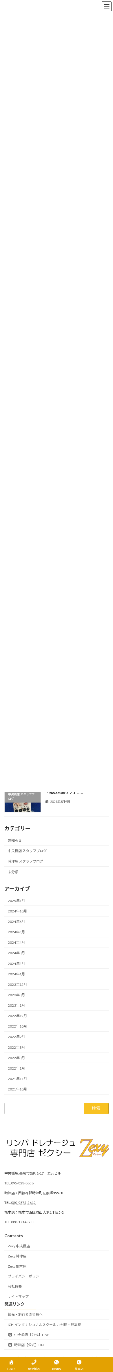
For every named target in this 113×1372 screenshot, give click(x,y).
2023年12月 (17, 984)
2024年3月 (16, 953)
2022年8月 (16, 1047)
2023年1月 (16, 1005)
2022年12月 (17, 1016)
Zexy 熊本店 (17, 1266)
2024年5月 (16, 932)
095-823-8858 (22, 1183)
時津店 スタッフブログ (25, 861)
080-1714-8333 (23, 1222)
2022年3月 (16, 1058)
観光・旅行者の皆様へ (25, 1314)
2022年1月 (16, 1068)
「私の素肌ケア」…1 (64, 792)
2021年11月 (17, 1079)
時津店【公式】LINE (30, 1344)
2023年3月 (16, 995)
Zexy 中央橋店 (19, 1246)
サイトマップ (18, 1296)
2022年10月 (17, 1026)
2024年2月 (16, 963)
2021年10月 (17, 1089)
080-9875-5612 (23, 1202)
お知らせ (15, 841)
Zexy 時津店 (17, 1256)
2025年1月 (16, 901)
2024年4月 (16, 943)
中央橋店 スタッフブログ (27, 851)
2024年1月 (16, 974)
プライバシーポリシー (25, 1276)
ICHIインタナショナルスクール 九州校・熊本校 (44, 1324)
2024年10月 (17, 911)
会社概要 (15, 1286)
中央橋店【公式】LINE (31, 1334)
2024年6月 (16, 922)
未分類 (13, 872)
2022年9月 (16, 1037)
